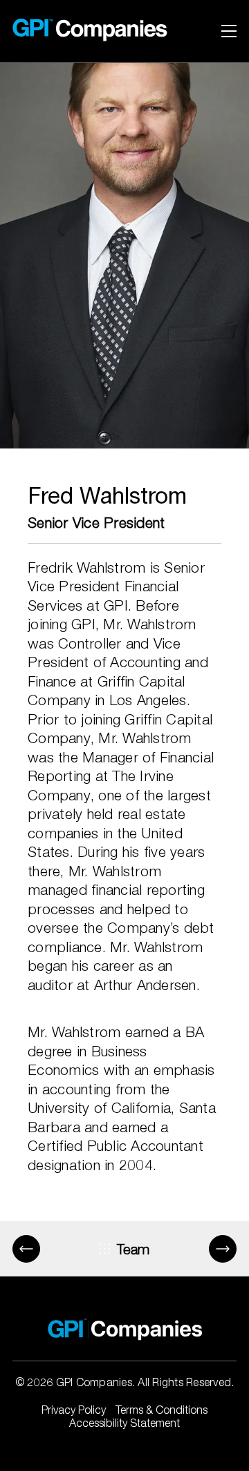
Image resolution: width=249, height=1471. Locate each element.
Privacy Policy (74, 1409)
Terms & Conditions (162, 1409)
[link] (78, 31)
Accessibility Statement (124, 1422)
